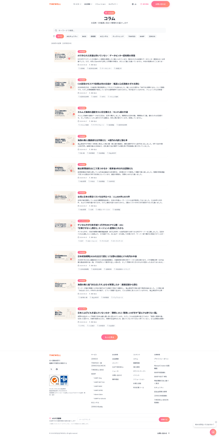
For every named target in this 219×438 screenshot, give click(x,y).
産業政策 (108, 269)
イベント (136, 375)
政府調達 (92, 153)
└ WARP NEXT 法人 (99, 382)
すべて (60, 36)
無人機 (82, 153)
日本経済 (102, 326)
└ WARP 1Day (97, 378)
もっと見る (109, 337)
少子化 (82, 326)
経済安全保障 (93, 68)
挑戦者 (93, 36)
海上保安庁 (112, 153)
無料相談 (146, 4)
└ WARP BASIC (97, 386)
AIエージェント (92, 241)
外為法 (92, 181)
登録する (164, 419)
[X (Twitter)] (51, 369)
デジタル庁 (105, 241)
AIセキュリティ (72, 36)
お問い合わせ (160, 4)
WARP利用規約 (159, 372)
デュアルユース (118, 297)
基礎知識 (136, 363)
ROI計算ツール (138, 387)
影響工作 (118, 68)
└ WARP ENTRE (98, 390)
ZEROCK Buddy (97, 406)
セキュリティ (159, 387)
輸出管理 (83, 181)
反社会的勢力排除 (160, 391)
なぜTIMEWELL (118, 367)
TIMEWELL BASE (97, 370)
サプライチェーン (98, 125)
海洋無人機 (83, 297)
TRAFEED (131, 36)
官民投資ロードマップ (123, 269)
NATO (103, 97)
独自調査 (111, 125)
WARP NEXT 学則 (160, 376)
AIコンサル (104, 36)
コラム (135, 359)
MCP (81, 241)
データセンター (106, 68)
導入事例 (136, 367)
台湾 (91, 209)
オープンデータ (118, 241)
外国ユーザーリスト (104, 209)
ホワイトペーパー (139, 371)
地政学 (95, 97)
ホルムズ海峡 (114, 97)
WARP (142, 36)
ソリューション (100, 4)
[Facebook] (57, 369)
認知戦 (82, 68)
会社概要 (115, 359)
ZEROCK (152, 36)
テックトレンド (118, 36)
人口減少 (92, 326)
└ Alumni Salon (98, 394)
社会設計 (112, 326)
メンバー (115, 363)
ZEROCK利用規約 (160, 396)
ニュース (115, 371)
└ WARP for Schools (99, 398)
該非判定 (112, 181)
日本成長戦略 (84, 269)
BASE (84, 36)
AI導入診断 (137, 383)
